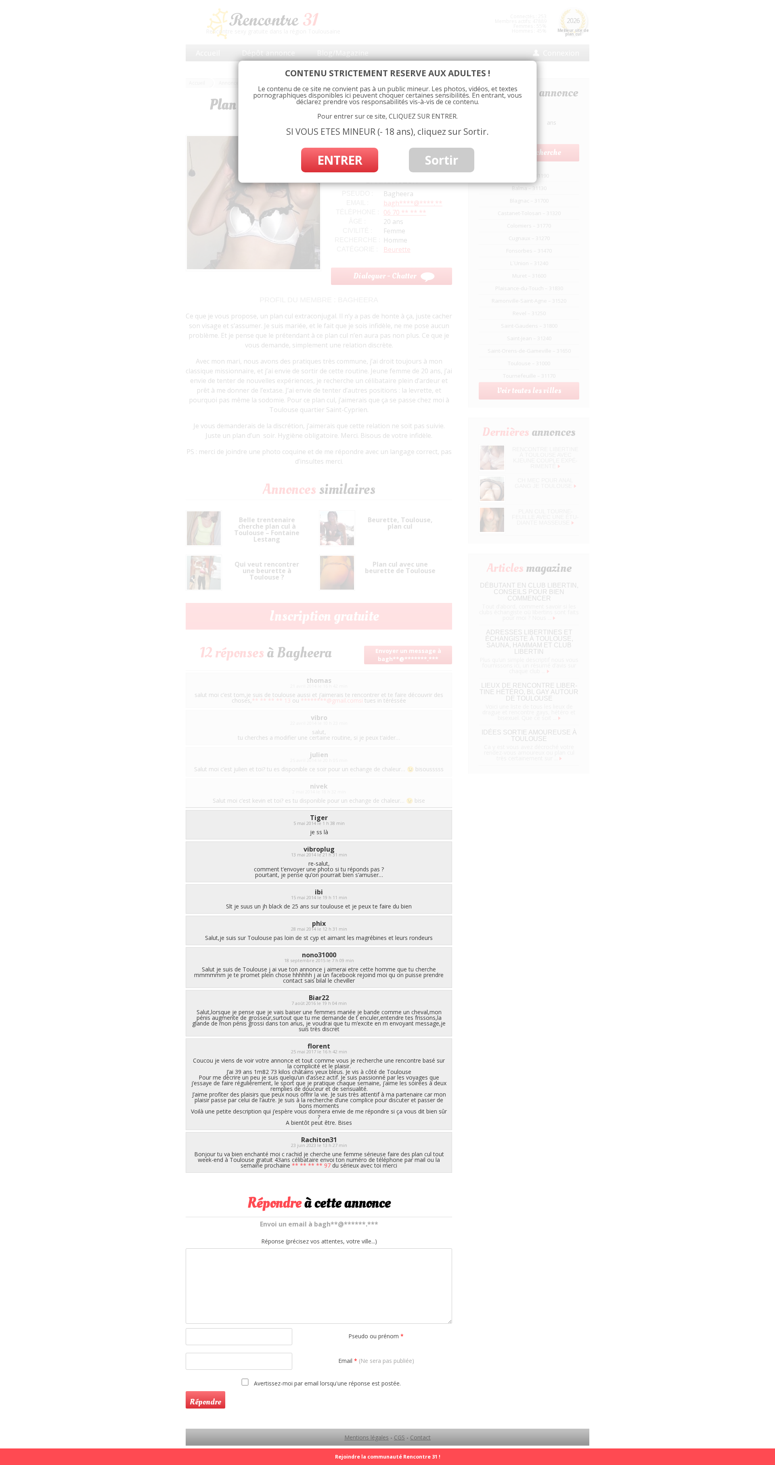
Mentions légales (366, 1437)
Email (376, 1361)
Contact (420, 1437)
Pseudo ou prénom (376, 1336)
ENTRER (339, 160)
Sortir (441, 160)
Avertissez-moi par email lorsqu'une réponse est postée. (326, 1383)
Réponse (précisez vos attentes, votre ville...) (319, 1241)
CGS (399, 1437)
